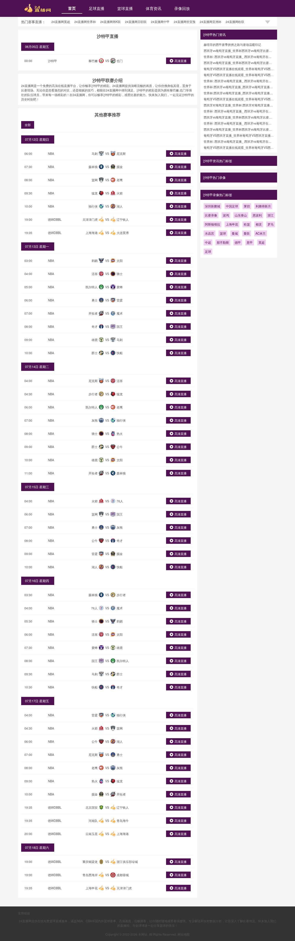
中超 (208, 242)
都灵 (259, 224)
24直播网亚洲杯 (210, 21)
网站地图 (184, 934)
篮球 (223, 233)
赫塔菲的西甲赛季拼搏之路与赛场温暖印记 (232, 44)
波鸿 (226, 215)
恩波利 (257, 215)
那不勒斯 (223, 242)
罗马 (271, 224)
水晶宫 (209, 233)
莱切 (247, 206)
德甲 (238, 242)
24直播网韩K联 (110, 21)
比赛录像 (211, 215)
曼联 (247, 233)
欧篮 (247, 224)
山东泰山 (241, 215)
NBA (51, 153)
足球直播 (96, 8)
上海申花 (232, 224)
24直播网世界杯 (85, 21)
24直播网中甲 (160, 21)
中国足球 (232, 206)
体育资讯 (153, 8)
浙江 (271, 215)
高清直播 (180, 61)
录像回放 (182, 8)
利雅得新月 (263, 206)
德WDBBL (55, 219)
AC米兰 (260, 233)
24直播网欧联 (235, 21)
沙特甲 (52, 61)
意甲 (250, 242)
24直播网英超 (60, 21)
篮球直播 (125, 8)
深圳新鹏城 (212, 206)
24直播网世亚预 (184, 21)
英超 (262, 242)
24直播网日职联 (136, 21)
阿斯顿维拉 (212, 224)
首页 (72, 8)
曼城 (235, 233)
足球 (208, 251)
